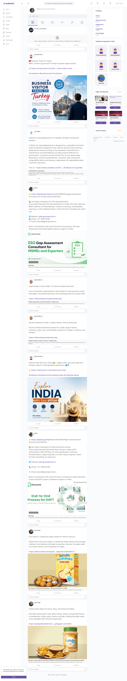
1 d (34, 30)
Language (95, 138)
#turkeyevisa (34, 73)
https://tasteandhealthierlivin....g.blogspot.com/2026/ (50, 624)
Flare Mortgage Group (101, 117)
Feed (7, 9)
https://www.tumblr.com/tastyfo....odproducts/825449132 (51, 551)
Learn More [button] (6, 673)
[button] (28, 3)
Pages (7, 24)
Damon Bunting (114, 117)
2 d (34, 189)
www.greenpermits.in (47, 216)
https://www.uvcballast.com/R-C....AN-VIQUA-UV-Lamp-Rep (59, 168)
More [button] (95, 140)
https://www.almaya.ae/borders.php (43, 337)
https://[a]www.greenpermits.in (44, 194)
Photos (8, 13)
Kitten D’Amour (100, 102)
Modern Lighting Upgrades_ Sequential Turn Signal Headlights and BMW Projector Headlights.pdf (57, 41)
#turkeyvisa (57, 73)
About (121, 137)
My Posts (8, 32)
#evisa (76, 375)
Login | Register (119, 3)
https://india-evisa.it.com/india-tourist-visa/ (48, 370)
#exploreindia (57, 375)
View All (119, 91)
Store (7, 44)
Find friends (9, 40)
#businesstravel (46, 73)
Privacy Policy (107, 137)
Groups (8, 21)
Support (30, 679)
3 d (34, 434)
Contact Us (115, 137)
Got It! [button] (13, 677)
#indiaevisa (33, 375)
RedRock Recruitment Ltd (116, 102)
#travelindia (68, 375)
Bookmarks (9, 17)
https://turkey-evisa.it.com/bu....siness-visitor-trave (51, 68)
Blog (7, 28)
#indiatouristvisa (45, 375)
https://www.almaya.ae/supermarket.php (45, 298)
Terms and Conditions (98, 137)
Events (8, 36)
